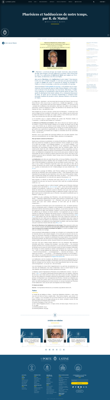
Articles (52, 1)
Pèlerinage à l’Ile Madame (92, 42)
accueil (24, 375)
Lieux (35, 1)
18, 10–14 (68, 179)
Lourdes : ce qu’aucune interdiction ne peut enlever (92, 65)
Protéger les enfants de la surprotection (92, 57)
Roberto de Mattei (57, 326)
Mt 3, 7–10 (58, 222)
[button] (94, 2)
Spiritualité (37, 385)
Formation (37, 375)
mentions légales (62, 394)
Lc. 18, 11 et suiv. (52, 186)
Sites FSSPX (102, 1)
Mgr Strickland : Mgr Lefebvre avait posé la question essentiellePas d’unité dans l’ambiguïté (92, 86)
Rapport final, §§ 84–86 (58, 256)
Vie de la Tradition (61, 1)
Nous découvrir (43, 1)
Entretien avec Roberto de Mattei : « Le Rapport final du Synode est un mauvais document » (31, 341)
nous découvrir (64, 375)
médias (48, 383)
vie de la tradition (49, 376)
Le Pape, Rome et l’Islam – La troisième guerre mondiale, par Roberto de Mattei (55, 340)
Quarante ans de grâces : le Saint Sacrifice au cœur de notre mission (92, 74)
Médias (70, 1)
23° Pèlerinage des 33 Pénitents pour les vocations (93, 49)
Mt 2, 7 (38, 273)
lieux (23, 377)
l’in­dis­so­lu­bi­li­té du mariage (53, 86)
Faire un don (79, 1)
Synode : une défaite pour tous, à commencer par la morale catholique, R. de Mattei (78, 341)
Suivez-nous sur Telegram (11, 43)
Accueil (30, 1)
